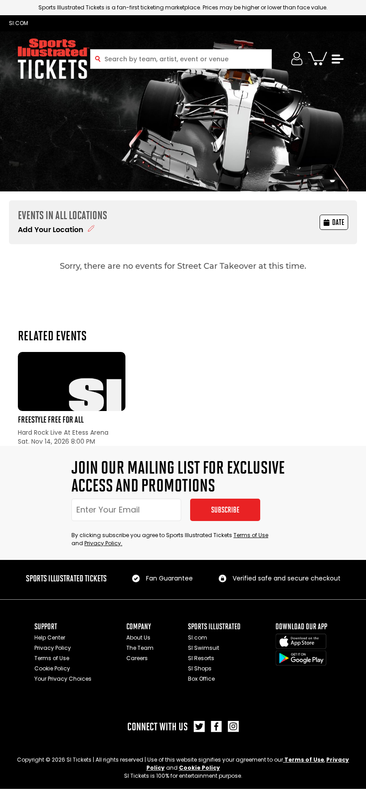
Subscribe (225, 509)
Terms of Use (250, 535)
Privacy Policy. (103, 543)
